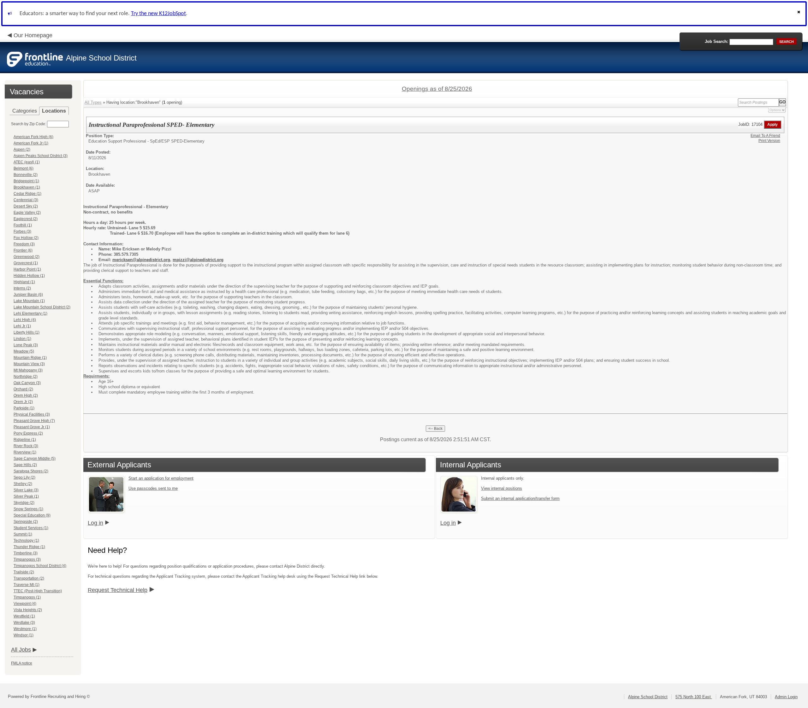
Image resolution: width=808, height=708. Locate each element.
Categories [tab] (24, 111)
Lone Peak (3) (26, 345)
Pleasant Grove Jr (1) (32, 427)
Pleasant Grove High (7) (34, 420)
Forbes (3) (22, 231)
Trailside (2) (24, 572)
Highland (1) (24, 282)
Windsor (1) (23, 635)
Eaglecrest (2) (26, 219)
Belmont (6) (23, 168)
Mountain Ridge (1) (30, 357)
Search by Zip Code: (28, 124)
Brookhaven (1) (27, 187)
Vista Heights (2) (28, 610)
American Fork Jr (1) (31, 143)
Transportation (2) (29, 578)
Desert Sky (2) (26, 206)
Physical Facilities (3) (32, 414)
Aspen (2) (22, 149)
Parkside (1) (24, 408)
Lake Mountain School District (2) (42, 307)
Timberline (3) (26, 553)
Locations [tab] (54, 111)
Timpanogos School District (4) (40, 566)
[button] (799, 13)
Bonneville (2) (26, 175)
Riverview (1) (25, 452)
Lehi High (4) (25, 320)
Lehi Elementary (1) (30, 313)
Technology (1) (26, 540)
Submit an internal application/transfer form (520, 498)
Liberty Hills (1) (26, 332)
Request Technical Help (117, 590)
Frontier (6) (23, 250)
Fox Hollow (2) (26, 238)
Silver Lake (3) (26, 490)
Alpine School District (648, 696)
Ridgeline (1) (25, 439)
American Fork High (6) (33, 137)
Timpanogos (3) (27, 559)
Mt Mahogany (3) (28, 370)
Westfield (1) (24, 616)
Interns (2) (22, 288)
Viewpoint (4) (25, 603)
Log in (95, 523)
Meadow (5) (24, 351)
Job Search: (716, 41)
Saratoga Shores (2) (31, 471)
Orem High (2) (26, 395)
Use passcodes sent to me (153, 488)
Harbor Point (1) (27, 269)
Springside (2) (26, 521)
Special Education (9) (32, 515)
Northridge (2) (26, 376)
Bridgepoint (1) (26, 181)
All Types (93, 102)
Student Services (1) (31, 528)
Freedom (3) (24, 244)
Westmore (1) (25, 629)
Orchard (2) (23, 389)
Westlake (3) (24, 622)
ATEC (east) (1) (27, 162)
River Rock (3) (26, 446)
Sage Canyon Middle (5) (35, 458)
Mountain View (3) (29, 364)
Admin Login (786, 696)
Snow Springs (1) (28, 509)
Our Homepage (33, 35)
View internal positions (501, 488)
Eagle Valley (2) (27, 212)
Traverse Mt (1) (26, 584)
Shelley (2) (23, 484)
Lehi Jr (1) (22, 326)
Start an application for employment (160, 478)
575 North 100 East (693, 696)
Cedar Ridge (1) (27, 193)
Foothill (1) (23, 225)
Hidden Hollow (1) (29, 275)
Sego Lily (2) (24, 477)
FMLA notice (21, 663)
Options (775, 110)
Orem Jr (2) (23, 402)
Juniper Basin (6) (28, 294)
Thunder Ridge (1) (29, 547)
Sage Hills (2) (25, 465)
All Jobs (21, 650)
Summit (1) (23, 534)
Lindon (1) (22, 338)
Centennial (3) (26, 200)
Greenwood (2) (26, 257)
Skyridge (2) (24, 502)
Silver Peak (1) (26, 496)
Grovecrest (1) (26, 263)
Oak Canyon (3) (27, 383)
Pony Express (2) (28, 433)
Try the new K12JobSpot (158, 14)
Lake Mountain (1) (29, 301)
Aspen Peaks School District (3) (41, 156)
